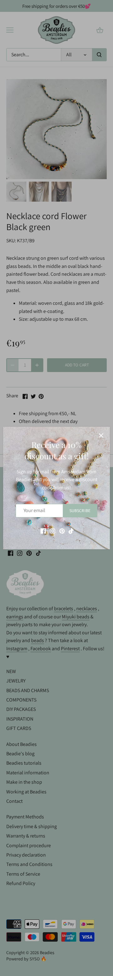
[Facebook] (43, 530)
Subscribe (79, 510)
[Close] (101, 435)
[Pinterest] (62, 530)
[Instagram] (52, 530)
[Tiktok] (71, 530)
